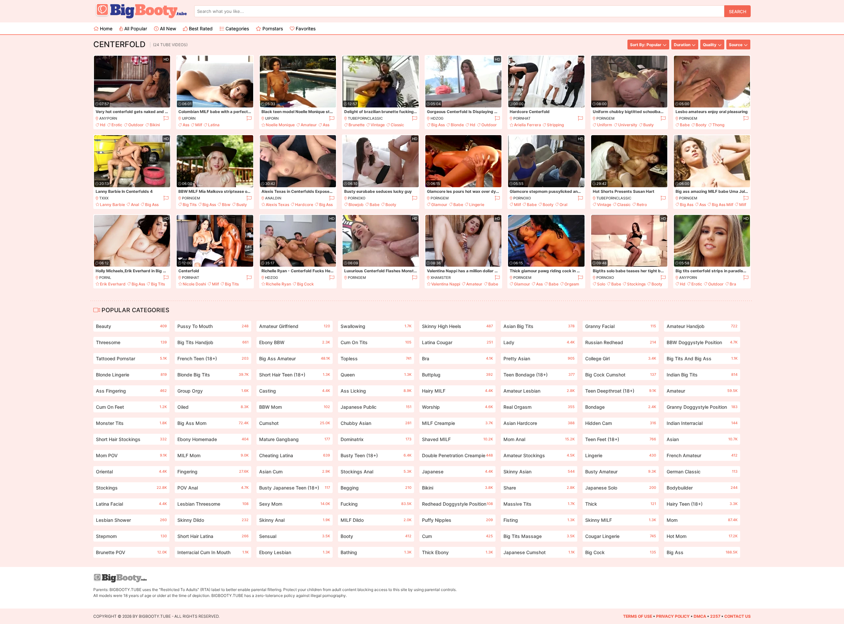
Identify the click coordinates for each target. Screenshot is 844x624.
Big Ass (438, 124)
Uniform (604, 124)
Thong (718, 124)
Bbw (226, 204)
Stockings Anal (376, 471)
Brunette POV (131, 552)
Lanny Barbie (112, 204)
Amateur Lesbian (538, 391)
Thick (620, 504)
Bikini (155, 124)
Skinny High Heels (457, 326)
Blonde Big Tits (212, 374)
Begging (376, 487)
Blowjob (356, 204)
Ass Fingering (131, 391)
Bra (733, 284)
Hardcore (304, 204)
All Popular (135, 28)
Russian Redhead (620, 342)
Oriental (131, 471)
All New (167, 28)
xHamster (441, 277)
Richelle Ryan (278, 284)
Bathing (376, 552)
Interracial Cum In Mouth (212, 552)
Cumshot (294, 423)
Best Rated (200, 28)
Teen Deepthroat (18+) (620, 391)
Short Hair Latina (212, 536)
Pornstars (272, 28)
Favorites (305, 28)
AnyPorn (108, 118)
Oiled (212, 407)
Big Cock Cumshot (620, 374)
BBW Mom (294, 407)
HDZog (437, 118)
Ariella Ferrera (527, 124)
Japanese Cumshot (538, 552)
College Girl (620, 358)
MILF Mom (212, 455)
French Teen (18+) (212, 358)
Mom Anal (538, 439)
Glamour (439, 204)
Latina (214, 124)
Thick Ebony (457, 552)
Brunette (356, 124)
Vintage (378, 124)
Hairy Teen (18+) (702, 504)
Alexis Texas (277, 204)
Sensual (294, 536)
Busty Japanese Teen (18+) (294, 487)
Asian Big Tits (538, 326)
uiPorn (189, 118)
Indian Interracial (702, 423)
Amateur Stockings (538, 455)
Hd (103, 124)
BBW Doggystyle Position (702, 342)
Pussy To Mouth (212, 326)
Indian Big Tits (702, 374)
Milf (198, 124)
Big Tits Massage (538, 536)
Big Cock (305, 284)
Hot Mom (702, 536)
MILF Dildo (376, 520)
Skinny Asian (538, 471)
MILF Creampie (457, 423)
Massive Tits (538, 504)
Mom (702, 520)
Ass (186, 124)
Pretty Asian (538, 358)
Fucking (376, 504)
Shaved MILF (457, 439)
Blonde (457, 124)
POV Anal (212, 487)
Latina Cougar (457, 342)
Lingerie (476, 204)
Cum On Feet (131, 407)
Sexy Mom (294, 504)
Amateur (309, 124)
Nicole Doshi (194, 284)
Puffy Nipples (457, 520)
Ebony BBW (294, 342)
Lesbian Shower (131, 520)
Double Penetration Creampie (457, 455)
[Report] (165, 118)
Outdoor (136, 124)
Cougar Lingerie (620, 536)
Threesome (131, 342)
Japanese (457, 471)
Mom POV (131, 455)
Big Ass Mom (212, 423)
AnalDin (273, 198)
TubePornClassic (365, 118)
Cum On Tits (376, 342)
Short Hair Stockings (131, 439)
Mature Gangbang (294, 439)
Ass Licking (376, 391)
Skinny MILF (620, 520)
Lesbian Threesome (212, 504)
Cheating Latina (294, 455)
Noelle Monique (280, 124)
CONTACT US (737, 616)
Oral (563, 204)
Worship (457, 407)
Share (538, 487)
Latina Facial (131, 504)
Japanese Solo (620, 487)
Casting (294, 391)
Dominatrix (376, 439)
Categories (236, 28)
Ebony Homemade (212, 439)
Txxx (103, 198)
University (627, 124)
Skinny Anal (294, 520)
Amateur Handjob (702, 326)
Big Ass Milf (722, 204)
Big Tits (189, 204)
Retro (642, 204)
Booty (701, 124)
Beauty (131, 326)
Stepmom (131, 536)
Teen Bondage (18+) (538, 374)
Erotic (116, 124)
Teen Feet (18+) (620, 439)
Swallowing (376, 326)
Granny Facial (620, 326)
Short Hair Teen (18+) (294, 374)
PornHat (521, 118)
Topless (376, 358)
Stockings (636, 284)
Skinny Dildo (212, 520)
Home (105, 28)
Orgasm (571, 284)
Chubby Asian (376, 423)
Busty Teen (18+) (376, 455)
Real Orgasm (538, 407)
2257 (715, 616)
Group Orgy (212, 391)
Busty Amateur (620, 471)
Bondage (620, 407)
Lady (538, 342)
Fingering (212, 471)
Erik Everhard (113, 284)
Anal (135, 204)
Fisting (538, 520)
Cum (457, 536)
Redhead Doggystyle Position (457, 504)
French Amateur (702, 455)
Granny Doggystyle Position (702, 407)
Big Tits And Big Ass (702, 358)
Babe (685, 124)
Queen (376, 374)
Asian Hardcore (538, 423)
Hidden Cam (620, 423)
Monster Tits (131, 423)
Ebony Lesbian (294, 552)
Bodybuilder (702, 487)
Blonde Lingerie (131, 374)
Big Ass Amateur (294, 358)
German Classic (702, 471)
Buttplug (457, 374)
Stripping (555, 124)
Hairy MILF (457, 391)
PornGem (605, 118)
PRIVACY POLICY (673, 616)
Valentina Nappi (445, 284)
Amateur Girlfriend (294, 326)
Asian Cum (294, 471)
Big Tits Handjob (212, 342)
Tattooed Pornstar (131, 358)
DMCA (700, 616)
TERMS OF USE (637, 616)
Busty (648, 124)
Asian (702, 439)
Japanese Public (376, 407)
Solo (601, 284)
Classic (397, 124)
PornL (105, 277)
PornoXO (356, 198)
